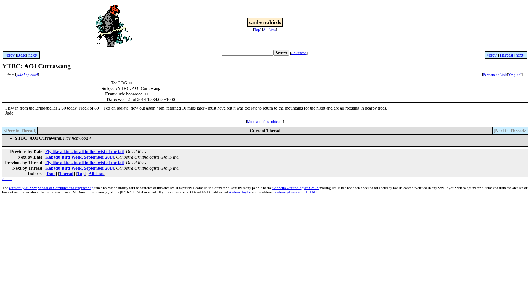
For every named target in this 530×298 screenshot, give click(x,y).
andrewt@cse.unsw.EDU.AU (296, 192)
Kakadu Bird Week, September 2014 (79, 157)
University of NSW (23, 188)
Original (515, 75)
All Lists (269, 30)
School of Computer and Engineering (66, 188)
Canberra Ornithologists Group (295, 188)
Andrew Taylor (240, 192)
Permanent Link (495, 75)
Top (257, 30)
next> (33, 55)
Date (21, 55)
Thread (506, 55)
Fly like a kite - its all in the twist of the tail (84, 151)
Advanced (298, 53)
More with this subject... (265, 121)
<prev (9, 55)
